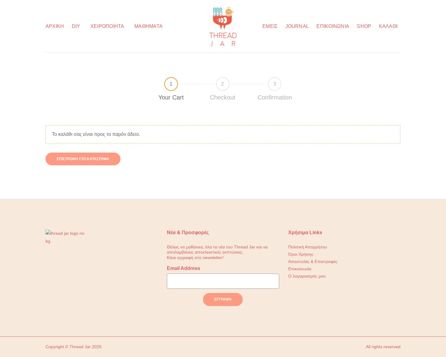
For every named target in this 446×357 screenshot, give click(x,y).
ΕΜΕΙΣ (270, 26)
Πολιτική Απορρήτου (307, 246)
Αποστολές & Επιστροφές (312, 261)
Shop (364, 26)
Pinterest (79, 288)
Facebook (52, 288)
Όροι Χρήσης (300, 254)
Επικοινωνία (332, 26)
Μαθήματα (148, 26)
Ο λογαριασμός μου (307, 276)
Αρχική (55, 26)
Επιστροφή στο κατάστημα (83, 159)
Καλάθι (388, 26)
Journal (297, 26)
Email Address (183, 268)
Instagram (65, 288)
